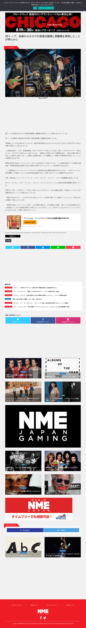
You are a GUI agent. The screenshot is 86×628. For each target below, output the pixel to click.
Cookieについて (70, 605)
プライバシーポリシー (52, 605)
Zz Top (8, 240)
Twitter (62, 530)
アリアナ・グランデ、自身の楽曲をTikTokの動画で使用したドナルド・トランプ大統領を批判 (40, 295)
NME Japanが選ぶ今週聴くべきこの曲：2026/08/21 (27, 299)
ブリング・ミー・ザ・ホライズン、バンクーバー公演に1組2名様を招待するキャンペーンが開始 (41, 303)
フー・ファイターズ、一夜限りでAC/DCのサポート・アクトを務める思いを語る (36, 291)
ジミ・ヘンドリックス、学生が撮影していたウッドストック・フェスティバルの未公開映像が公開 (41, 307)
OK (35, 8)
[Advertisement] (43, 116)
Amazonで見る (30, 222)
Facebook (25, 530)
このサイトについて (16, 605)
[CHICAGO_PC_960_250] (43, 22)
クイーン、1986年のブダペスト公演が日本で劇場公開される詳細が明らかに (35, 288)
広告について (34, 605)
